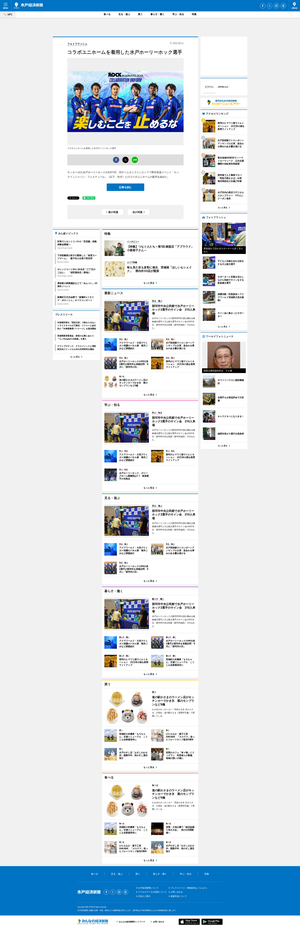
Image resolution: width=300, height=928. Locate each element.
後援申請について (179, 896)
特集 (194, 14)
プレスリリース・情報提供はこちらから (189, 888)
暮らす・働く (157, 14)
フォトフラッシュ (77, 43)
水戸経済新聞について (148, 888)
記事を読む (125, 187)
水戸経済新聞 (28, 5)
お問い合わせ (177, 892)
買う (140, 14)
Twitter (269, 5)
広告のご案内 (144, 896)
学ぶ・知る (178, 14)
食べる (107, 14)
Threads (283, 5)
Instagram (276, 5)
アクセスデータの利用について (152, 892)
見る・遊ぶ (124, 14)
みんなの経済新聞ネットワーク (92, 921)
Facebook (262, 5)
